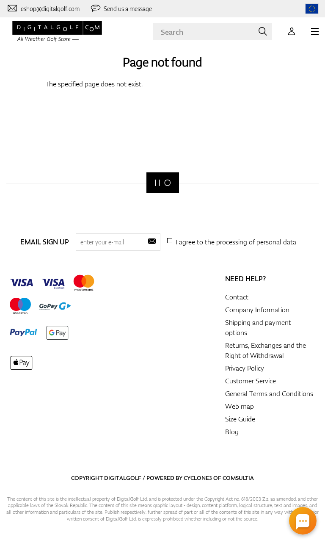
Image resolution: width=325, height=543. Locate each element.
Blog (232, 431)
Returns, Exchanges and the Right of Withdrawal (265, 350)
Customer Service (250, 380)
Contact (236, 297)
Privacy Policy (244, 368)
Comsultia (238, 478)
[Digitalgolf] (162, 182)
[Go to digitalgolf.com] (312, 8)
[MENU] (315, 31)
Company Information (257, 309)
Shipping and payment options (258, 327)
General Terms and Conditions (269, 393)
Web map (239, 406)
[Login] (291, 31)
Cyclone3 (198, 478)
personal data (276, 242)
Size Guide (240, 419)
